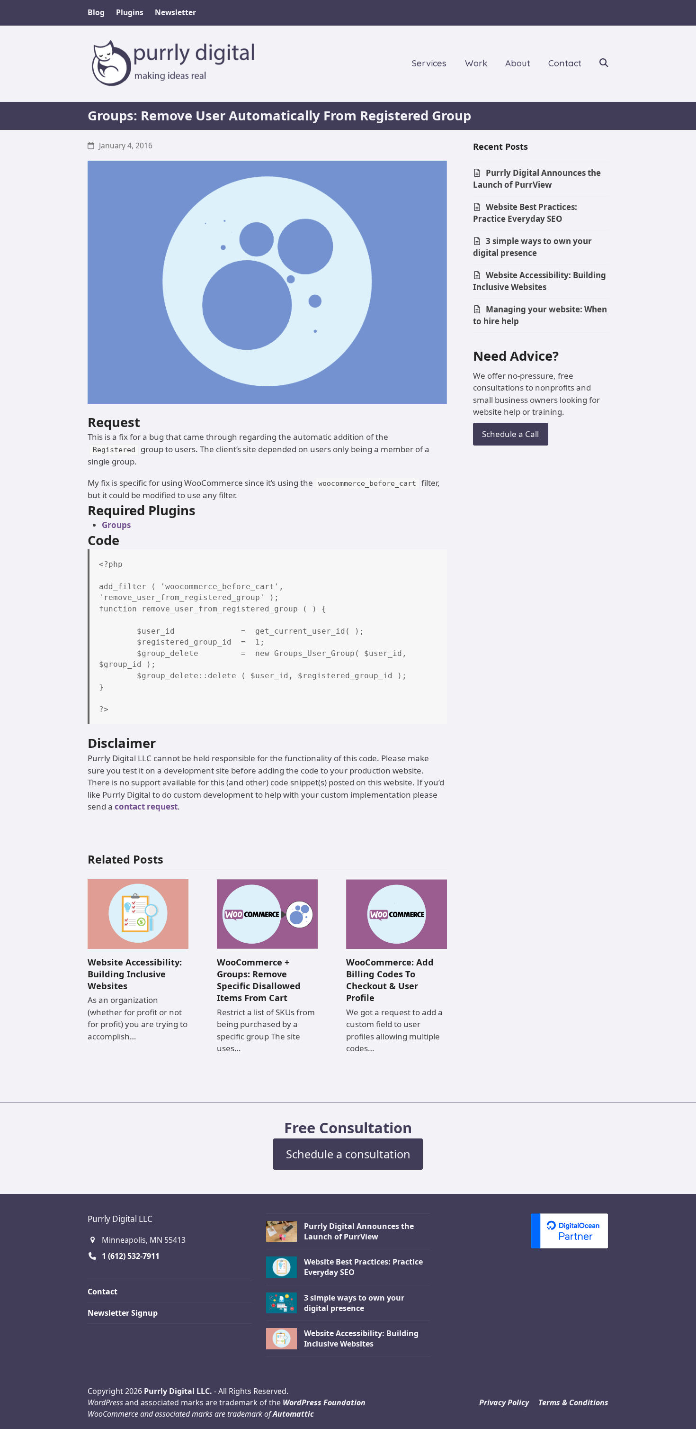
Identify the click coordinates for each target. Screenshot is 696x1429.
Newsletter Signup (123, 1313)
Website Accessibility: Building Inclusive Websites (135, 974)
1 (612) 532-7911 (131, 1256)
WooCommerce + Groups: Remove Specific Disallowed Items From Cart (259, 980)
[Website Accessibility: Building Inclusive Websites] (138, 913)
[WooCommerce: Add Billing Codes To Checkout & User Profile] (396, 913)
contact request (146, 806)
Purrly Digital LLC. (178, 1391)
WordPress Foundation (324, 1402)
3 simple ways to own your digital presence (532, 247)
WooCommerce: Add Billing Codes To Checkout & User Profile (390, 980)
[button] (603, 63)
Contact (102, 1291)
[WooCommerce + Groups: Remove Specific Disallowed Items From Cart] (267, 913)
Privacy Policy (504, 1402)
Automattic (293, 1414)
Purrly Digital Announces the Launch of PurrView (537, 179)
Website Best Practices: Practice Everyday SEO (525, 213)
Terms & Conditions (573, 1402)
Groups (116, 524)
